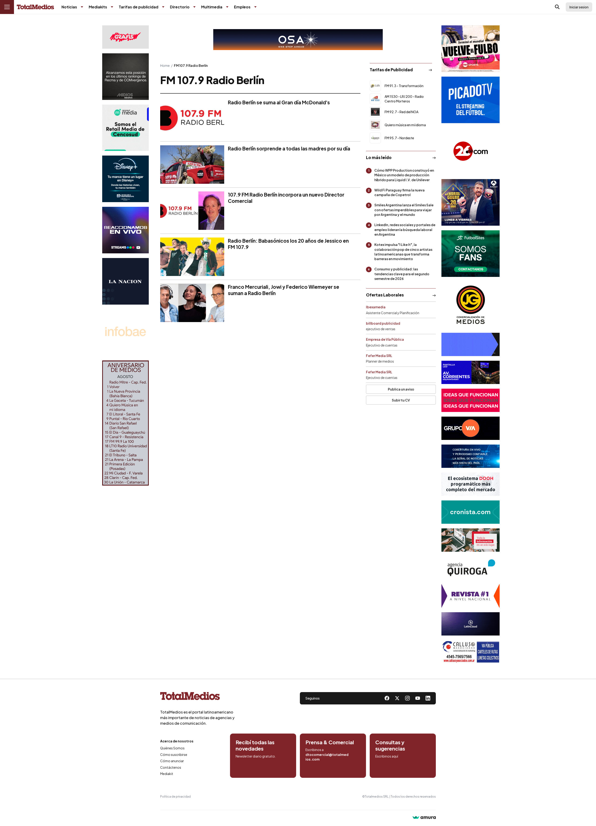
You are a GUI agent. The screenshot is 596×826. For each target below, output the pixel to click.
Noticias (69, 6)
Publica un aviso (401, 389)
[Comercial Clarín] (470, 540)
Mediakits (98, 6)
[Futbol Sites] (470, 253)
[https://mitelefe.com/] (125, 230)
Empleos (242, 6)
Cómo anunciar (172, 761)
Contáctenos (170, 767)
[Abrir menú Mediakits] (112, 7)
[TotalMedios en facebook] (387, 698)
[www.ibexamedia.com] (470, 372)
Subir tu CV (401, 400)
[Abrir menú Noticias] (82, 7)
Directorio (180, 6)
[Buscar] (557, 7)
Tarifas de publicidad (138, 6)
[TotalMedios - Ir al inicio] (35, 7)
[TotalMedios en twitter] (397, 698)
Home (165, 65)
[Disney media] (125, 179)
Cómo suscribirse (173, 754)
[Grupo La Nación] (125, 281)
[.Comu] (470, 100)
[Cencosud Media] (125, 128)
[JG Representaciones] (470, 305)
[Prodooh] (470, 484)
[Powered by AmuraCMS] (424, 818)
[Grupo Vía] (470, 428)
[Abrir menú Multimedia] (227, 7)
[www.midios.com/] (125, 76)
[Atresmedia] (470, 202)
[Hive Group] (470, 344)
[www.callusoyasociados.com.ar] (470, 651)
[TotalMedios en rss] (428, 698)
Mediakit (166, 774)
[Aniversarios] (125, 423)
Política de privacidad (175, 796)
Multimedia (211, 6)
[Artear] (470, 456)
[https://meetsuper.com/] (470, 400)
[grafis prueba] (125, 37)
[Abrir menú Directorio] (194, 7)
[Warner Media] (470, 48)
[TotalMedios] (197, 697)
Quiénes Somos (172, 748)
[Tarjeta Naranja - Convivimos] (470, 596)
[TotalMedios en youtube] (417, 698)
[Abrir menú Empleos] (255, 7)
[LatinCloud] (470, 624)
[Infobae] (125, 332)
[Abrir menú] (7, 7)
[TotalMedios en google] (407, 698)
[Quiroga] (470, 568)
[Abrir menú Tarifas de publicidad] (163, 7)
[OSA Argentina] (298, 39)
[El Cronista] (470, 512)
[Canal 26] (470, 151)
